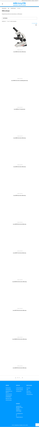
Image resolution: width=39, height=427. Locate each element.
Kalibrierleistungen (9, 394)
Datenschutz (36, 0)
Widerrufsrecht (29, 392)
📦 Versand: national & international (26, 0)
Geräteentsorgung (9, 400)
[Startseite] (19, 3)
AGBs (27, 389)
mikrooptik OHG (4, 8)
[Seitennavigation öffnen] (4, 3)
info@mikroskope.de (19, 417)
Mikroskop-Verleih (9, 398)
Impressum (33, 0)
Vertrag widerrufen (30, 394)
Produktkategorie (13, 8)
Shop (8, 8)
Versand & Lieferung (19, 389)
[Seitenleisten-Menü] (36, 25)
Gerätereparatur (8, 389)
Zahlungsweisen (18, 391)
